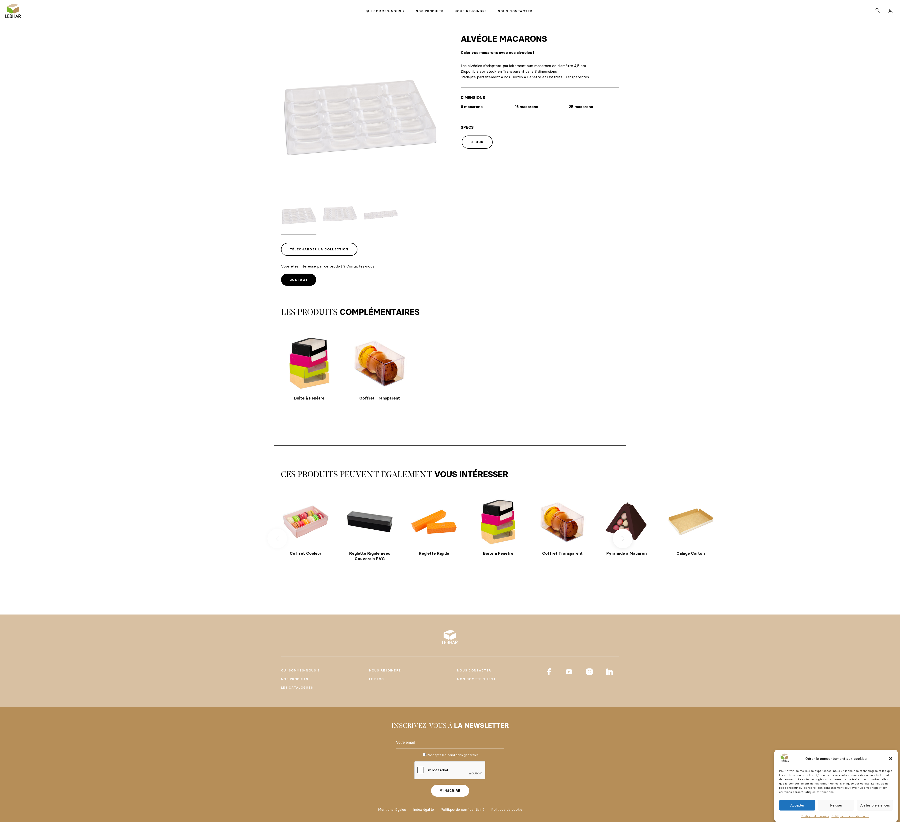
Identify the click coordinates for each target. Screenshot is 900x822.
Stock (477, 142)
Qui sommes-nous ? (300, 670)
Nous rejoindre (385, 670)
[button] (890, 758)
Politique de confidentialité (850, 816)
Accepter (797, 805)
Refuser (836, 805)
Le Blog (376, 679)
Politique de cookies (815, 816)
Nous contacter (474, 670)
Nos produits (294, 679)
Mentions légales (392, 809)
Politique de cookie (506, 809)
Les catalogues (297, 687)
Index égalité (423, 809)
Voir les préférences (874, 805)
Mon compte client (476, 679)
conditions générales (463, 755)
